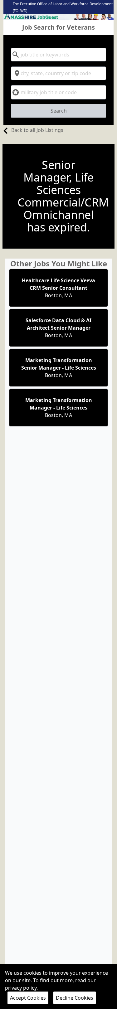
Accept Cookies (28, 997)
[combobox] (58, 54)
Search (59, 110)
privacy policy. (21, 987)
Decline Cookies (74, 997)
